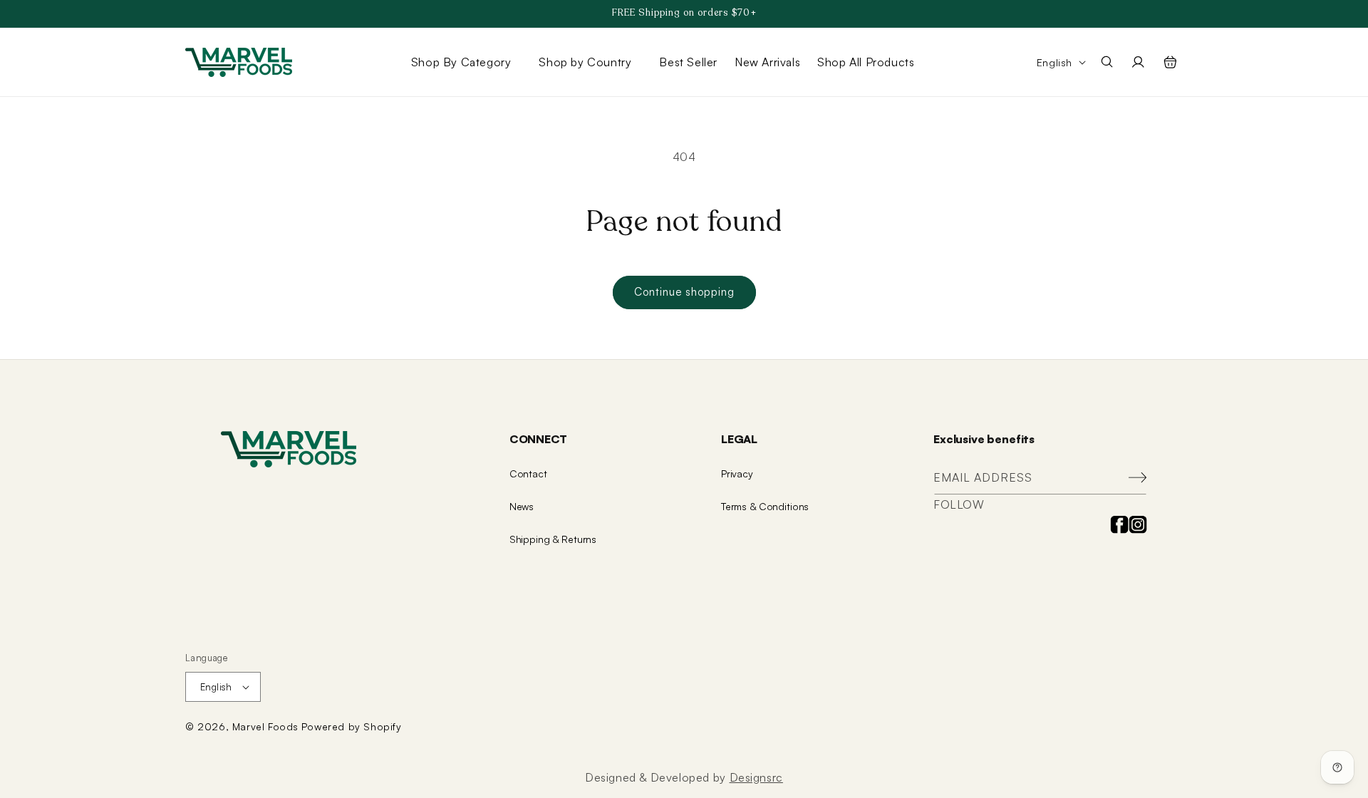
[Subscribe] (1130, 477)
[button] (467, 62)
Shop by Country (585, 62)
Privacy (737, 473)
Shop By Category (461, 62)
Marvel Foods (265, 726)
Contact (528, 473)
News (521, 506)
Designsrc (756, 777)
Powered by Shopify (351, 726)
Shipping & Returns (552, 539)
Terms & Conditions (765, 506)
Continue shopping (684, 292)
